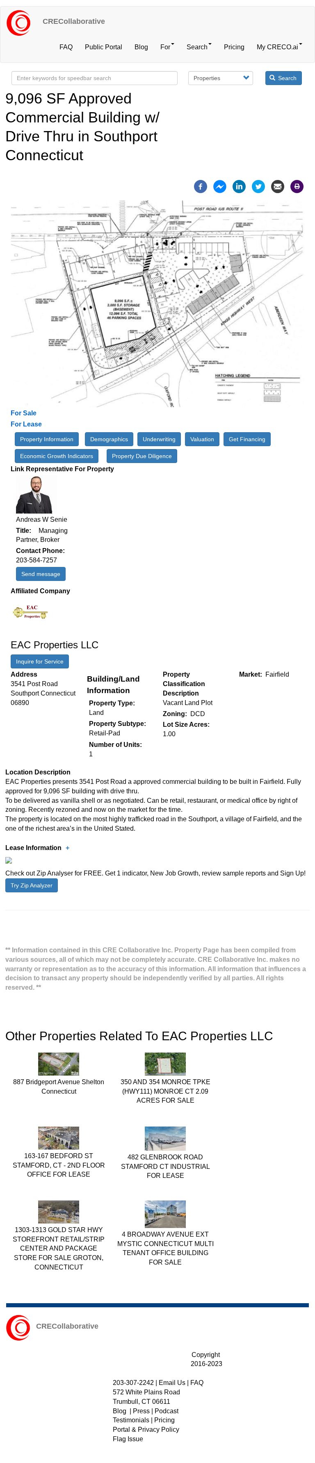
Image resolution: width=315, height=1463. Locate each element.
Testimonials (131, 1420)
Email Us (172, 1382)
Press (141, 1411)
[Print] (297, 185)
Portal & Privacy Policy (146, 1429)
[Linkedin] (239, 185)
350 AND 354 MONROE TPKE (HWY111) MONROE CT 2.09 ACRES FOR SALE (165, 1091)
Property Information (46, 439)
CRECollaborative (74, 21)
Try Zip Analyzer (31, 885)
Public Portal (103, 47)
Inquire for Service (40, 661)
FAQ (66, 47)
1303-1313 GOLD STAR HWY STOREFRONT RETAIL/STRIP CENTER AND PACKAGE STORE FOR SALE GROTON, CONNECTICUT (59, 1248)
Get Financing (247, 439)
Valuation (202, 439)
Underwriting (159, 439)
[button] (67, 847)
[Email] (277, 185)
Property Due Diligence (142, 456)
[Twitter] (258, 185)
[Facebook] (200, 185)
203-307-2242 (133, 1382)
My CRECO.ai (277, 47)
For (165, 47)
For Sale (24, 413)
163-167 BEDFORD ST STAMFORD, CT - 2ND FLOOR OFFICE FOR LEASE (59, 1165)
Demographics (109, 439)
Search (197, 47)
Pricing (234, 47)
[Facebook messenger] (219, 185)
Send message (40, 574)
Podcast (166, 1411)
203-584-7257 (36, 560)
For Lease (26, 424)
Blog (141, 47)
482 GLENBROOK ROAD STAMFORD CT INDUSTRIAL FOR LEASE (165, 1167)
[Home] (22, 23)
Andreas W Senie (41, 519)
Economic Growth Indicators (56, 456)
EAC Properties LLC (54, 644)
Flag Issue (128, 1438)
